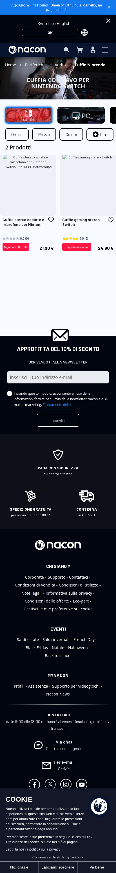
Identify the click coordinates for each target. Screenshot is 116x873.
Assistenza (38, 686)
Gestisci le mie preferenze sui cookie (58, 608)
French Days (85, 639)
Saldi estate (28, 639)
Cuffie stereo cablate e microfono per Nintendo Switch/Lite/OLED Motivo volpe (24, 222)
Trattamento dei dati (59, 404)
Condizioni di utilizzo (78, 585)
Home (11, 64)
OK (50, 32)
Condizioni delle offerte (47, 601)
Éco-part (81, 601)
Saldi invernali (56, 639)
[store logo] (27, 50)
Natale (58, 647)
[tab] (99, 134)
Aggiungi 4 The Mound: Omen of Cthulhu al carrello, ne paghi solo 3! (56, 7)
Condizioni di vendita (35, 585)
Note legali (31, 593)
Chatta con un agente (64, 748)
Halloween (78, 647)
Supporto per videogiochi (76, 686)
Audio (61, 64)
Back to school (58, 655)
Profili (19, 686)
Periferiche (36, 64)
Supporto (56, 577)
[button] (51, 219)
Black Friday (37, 647)
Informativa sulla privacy (69, 593)
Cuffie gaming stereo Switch (81, 222)
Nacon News (58, 694)
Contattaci (78, 577)
